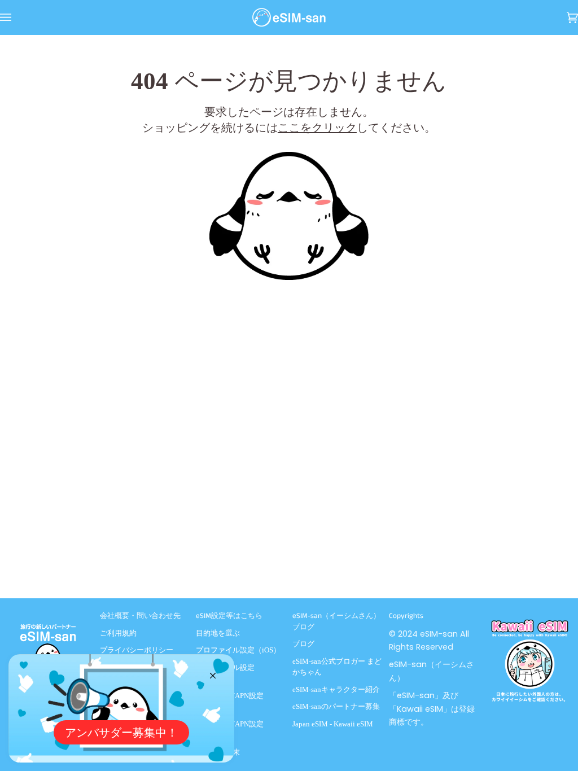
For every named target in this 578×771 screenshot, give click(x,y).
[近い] (217, 670)
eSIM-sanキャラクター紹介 (336, 689)
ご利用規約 (118, 633)
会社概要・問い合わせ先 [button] (140, 616)
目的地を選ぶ (218, 633)
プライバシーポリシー (136, 650)
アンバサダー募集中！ (121, 733)
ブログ (303, 643)
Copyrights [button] (406, 616)
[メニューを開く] (17, 17)
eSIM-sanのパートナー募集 (336, 706)
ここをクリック (317, 127)
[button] (48, 613)
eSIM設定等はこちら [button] (229, 616)
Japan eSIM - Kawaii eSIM (332, 724)
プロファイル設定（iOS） (238, 650)
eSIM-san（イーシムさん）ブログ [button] (336, 622)
